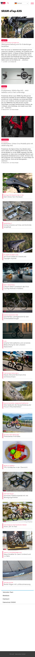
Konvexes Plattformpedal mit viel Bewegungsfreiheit (16, 495)
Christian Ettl (13, 61)
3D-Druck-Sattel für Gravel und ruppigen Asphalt (15, 256)
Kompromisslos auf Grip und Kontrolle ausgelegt (17, 225)
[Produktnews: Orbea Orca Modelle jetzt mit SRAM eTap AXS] (17, 127)
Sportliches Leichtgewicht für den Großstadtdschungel (16, 316)
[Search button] (8, 3)
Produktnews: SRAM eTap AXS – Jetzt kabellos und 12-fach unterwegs (14, 90)
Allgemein (4, 40)
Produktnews (5, 139)
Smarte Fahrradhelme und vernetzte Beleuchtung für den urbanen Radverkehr (17, 344)
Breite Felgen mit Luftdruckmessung (17, 583)
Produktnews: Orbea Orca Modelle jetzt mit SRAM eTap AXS (17, 143)
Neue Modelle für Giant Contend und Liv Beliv (17, 554)
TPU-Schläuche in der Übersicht (15, 466)
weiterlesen (25, 60)
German (19, 3)
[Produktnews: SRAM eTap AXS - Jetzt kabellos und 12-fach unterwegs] (17, 76)
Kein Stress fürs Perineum (14, 196)
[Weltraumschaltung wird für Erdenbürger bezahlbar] (17, 28)
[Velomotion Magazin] (3, 3)
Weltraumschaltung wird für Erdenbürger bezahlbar (16, 44)
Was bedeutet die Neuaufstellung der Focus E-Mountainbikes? (17, 405)
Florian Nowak (15, 109)
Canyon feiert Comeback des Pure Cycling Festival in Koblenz (16, 286)
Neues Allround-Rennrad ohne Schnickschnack (15, 375)
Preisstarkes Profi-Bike (12, 435)
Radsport (4, 86)
